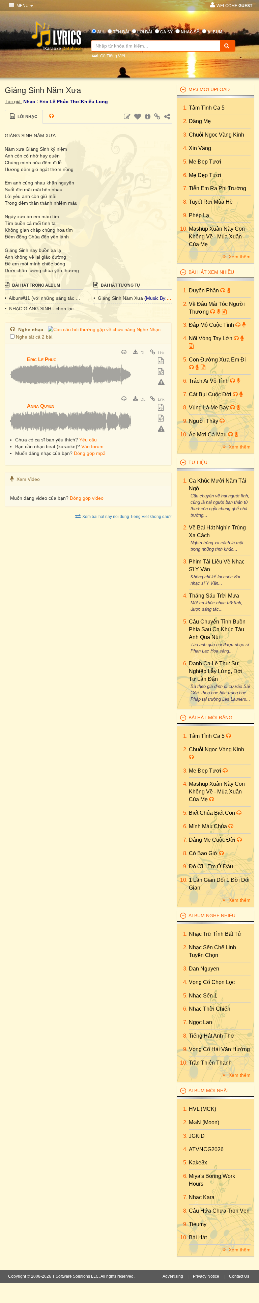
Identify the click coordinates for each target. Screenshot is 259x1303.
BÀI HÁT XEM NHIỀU (211, 272)
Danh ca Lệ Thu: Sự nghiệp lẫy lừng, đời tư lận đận (215, 671)
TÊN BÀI (121, 32)
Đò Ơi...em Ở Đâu (211, 866)
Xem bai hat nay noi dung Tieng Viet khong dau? (127, 516)
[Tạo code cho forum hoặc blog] (161, 372)
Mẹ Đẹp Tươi (205, 162)
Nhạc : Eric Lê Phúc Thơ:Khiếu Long (65, 101)
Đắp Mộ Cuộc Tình (212, 325)
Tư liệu (198, 462)
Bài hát (198, 1237)
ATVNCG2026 (206, 1149)
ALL (101, 32)
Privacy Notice (206, 1276)
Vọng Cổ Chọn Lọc (212, 982)
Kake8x (198, 1162)
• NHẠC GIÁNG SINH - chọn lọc (39, 308)
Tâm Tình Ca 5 (207, 108)
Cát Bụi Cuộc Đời (211, 394)
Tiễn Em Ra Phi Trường (217, 188)
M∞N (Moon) (204, 1122)
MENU (23, 5)
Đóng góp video (87, 498)
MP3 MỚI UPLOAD (209, 89)
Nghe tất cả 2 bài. (35, 337)
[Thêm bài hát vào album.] (161, 361)
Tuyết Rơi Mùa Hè (211, 202)
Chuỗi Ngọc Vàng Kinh (216, 135)
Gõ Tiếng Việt (112, 56)
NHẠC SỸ (190, 32)
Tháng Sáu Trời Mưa (214, 596)
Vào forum (92, 446)
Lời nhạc (27, 116)
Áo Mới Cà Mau (208, 434)
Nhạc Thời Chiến (209, 1009)
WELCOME (234, 5)
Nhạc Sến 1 (203, 995)
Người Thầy (204, 421)
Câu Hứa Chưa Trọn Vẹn (219, 1211)
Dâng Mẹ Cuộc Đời (213, 840)
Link (161, 353)
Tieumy (197, 1224)
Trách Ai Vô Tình (209, 381)
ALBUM (214, 32)
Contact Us (239, 1276)
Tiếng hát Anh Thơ (211, 1036)
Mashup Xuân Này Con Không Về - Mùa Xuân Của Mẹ (217, 236)
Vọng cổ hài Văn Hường (219, 1049)
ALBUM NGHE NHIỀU (212, 915)
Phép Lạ (199, 215)
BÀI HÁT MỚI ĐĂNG (210, 717)
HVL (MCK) (202, 1109)
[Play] (17, 354)
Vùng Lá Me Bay (209, 407)
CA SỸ (166, 32)
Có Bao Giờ (204, 853)
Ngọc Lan (200, 1022)
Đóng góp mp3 (90, 453)
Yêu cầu (88, 439)
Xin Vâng (200, 148)
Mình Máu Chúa (208, 826)
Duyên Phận (204, 290)
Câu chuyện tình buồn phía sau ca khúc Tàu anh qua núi (217, 629)
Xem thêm (239, 256)
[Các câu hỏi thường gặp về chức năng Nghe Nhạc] (104, 329)
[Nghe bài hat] (124, 353)
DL (142, 353)
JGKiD (197, 1136)
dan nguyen (204, 969)
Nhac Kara (201, 1197)
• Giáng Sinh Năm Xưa (118, 298)
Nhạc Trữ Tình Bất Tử (215, 934)
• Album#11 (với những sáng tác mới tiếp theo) (44, 298)
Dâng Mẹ (200, 121)
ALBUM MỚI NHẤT (209, 1090)
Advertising (173, 1276)
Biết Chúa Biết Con (212, 813)
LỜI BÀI (144, 32)
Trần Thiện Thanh (210, 1063)
